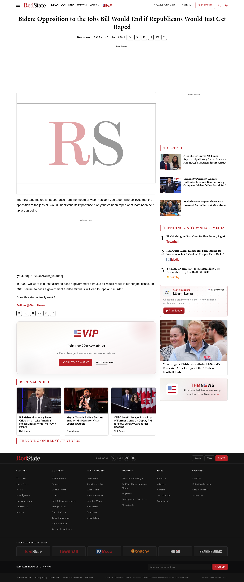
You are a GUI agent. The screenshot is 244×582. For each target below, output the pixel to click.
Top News (21, 478)
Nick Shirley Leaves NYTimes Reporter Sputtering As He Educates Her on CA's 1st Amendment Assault (204, 159)
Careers (161, 489)
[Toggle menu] (17, 5)
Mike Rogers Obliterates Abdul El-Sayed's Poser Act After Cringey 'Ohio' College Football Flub (191, 368)
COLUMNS (68, 5)
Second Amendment (62, 529)
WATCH (82, 5)
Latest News (22, 484)
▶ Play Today (174, 310)
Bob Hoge (92, 512)
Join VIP (221, 458)
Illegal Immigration (61, 518)
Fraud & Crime (59, 512)
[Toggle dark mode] (227, 5)
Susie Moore (93, 489)
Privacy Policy (41, 577)
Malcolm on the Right (132, 478)
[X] (113, 458)
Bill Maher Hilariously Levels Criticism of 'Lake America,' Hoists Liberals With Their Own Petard (37, 422)
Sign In (198, 458)
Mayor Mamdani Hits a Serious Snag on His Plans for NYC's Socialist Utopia (85, 420)
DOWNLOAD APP (164, 5)
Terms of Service (23, 577)
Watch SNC (198, 495)
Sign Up (220, 567)
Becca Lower (73, 431)
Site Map (89, 577)
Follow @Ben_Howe (30, 305)
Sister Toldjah (93, 518)
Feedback (54, 577)
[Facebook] (126, 458)
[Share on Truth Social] (137, 37)
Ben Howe (83, 37)
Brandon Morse (94, 501)
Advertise (161, 484)
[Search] (219, 5)
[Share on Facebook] (144, 37)
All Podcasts (128, 505)
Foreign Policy (59, 506)
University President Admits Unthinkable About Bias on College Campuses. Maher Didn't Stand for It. (205, 182)
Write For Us (163, 501)
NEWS (55, 5)
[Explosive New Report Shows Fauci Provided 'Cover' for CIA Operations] (170, 208)
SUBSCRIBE (205, 5)
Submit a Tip (163, 495)
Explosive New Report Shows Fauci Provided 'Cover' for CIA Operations (204, 203)
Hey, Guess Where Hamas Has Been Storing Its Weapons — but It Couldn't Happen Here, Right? (195, 252)
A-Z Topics (58, 471)
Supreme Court (59, 523)
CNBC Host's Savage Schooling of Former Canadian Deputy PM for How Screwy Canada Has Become (133, 422)
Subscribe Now (105, 362)
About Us (161, 478)
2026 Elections (59, 478)
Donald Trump (59, 489)
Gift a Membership (201, 484)
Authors (20, 512)
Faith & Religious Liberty (64, 501)
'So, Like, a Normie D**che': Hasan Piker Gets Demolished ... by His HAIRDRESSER (193, 270)
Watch (19, 489)
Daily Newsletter (200, 489)
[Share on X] (130, 37)
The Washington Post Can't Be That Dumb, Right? (195, 236)
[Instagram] (120, 458)
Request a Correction (72, 577)
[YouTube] (133, 458)
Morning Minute (24, 501)
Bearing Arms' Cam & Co (134, 499)
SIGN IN (186, 5)
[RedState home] (28, 458)
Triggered (127, 493)
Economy (56, 495)
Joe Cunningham (95, 495)
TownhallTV (22, 506)
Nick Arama (24, 431)
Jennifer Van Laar (95, 484)
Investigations (23, 495)
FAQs (209, 458)
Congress (56, 484)
